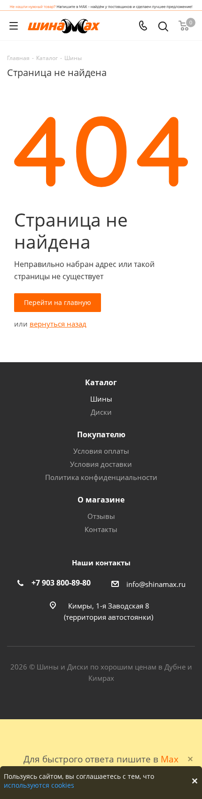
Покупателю (101, 434)
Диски (101, 412)
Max (170, 759)
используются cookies (39, 785)
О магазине (101, 500)
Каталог (101, 382)
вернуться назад (58, 323)
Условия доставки (101, 464)
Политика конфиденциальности (101, 477)
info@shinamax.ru (156, 584)
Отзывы (101, 516)
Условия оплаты (101, 451)
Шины (101, 398)
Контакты (101, 529)
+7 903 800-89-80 (61, 583)
